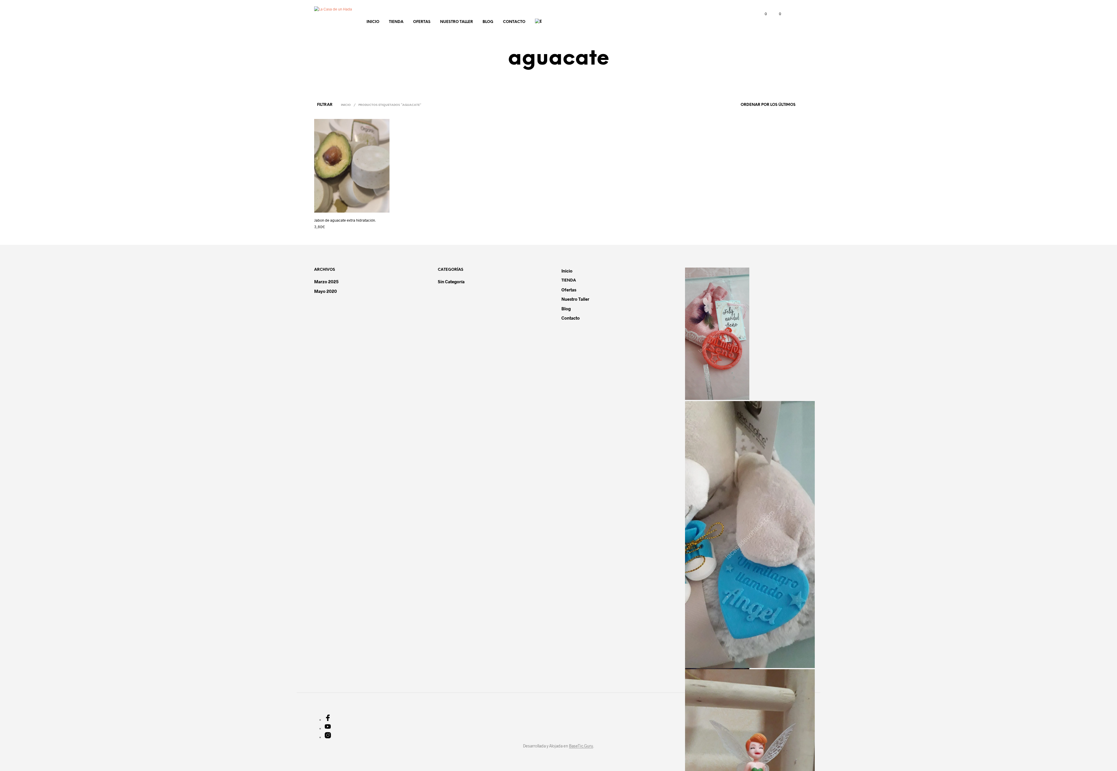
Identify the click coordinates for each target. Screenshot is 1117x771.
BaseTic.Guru (581, 746)
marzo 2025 (326, 281)
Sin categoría (451, 281)
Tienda (396, 22)
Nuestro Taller (456, 22)
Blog (488, 22)
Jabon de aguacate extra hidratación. (345, 220)
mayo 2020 (325, 291)
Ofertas (422, 22)
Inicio (373, 22)
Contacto (514, 22)
